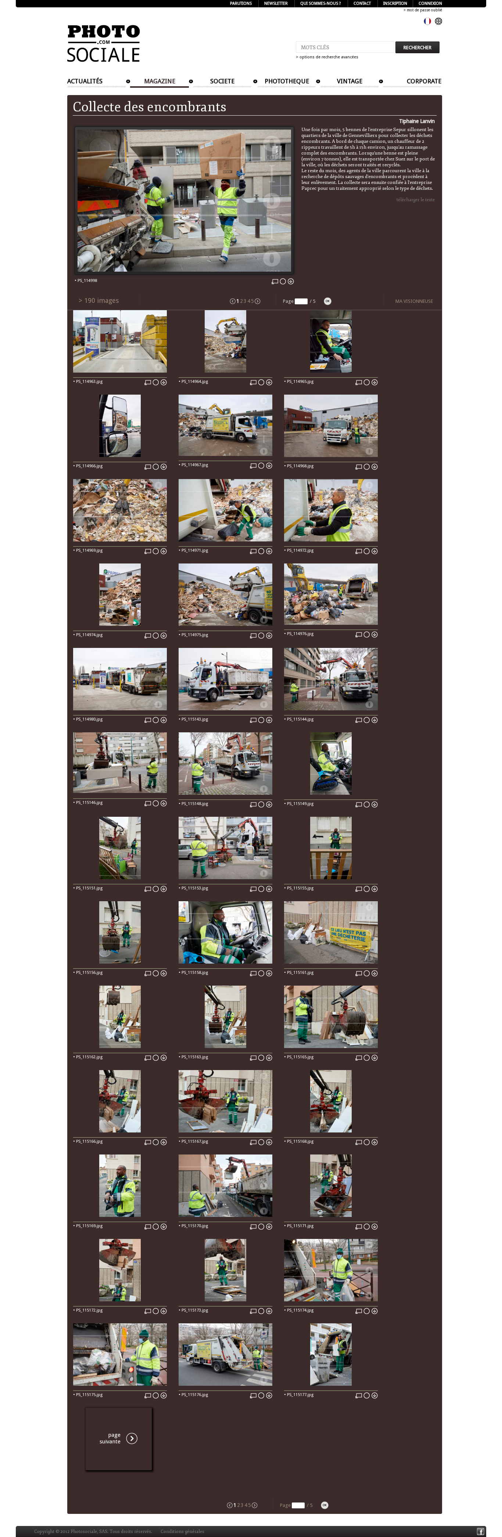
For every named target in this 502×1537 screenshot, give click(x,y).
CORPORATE (424, 81)
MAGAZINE (159, 81)
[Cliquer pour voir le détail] (120, 371)
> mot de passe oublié (423, 10)
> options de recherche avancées (327, 57)
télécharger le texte (416, 200)
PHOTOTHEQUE (287, 81)
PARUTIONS (241, 3)
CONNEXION (430, 3)
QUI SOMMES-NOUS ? (320, 3)
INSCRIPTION (395, 3)
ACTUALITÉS (85, 81)
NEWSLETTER (276, 3)
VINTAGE (349, 81)
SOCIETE (222, 81)
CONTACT (362, 3)
